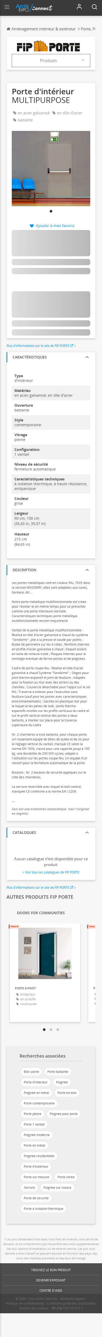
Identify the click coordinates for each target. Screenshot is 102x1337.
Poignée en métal (36, 1092)
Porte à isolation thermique (43, 1208)
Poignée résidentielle (39, 1156)
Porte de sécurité (36, 1198)
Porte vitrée (66, 1177)
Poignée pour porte (64, 1114)
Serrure (29, 1187)
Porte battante (57, 1071)
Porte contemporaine (39, 1103)
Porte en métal (34, 1145)
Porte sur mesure (36, 1177)
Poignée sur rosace (57, 1187)
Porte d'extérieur (36, 1166)
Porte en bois (67, 1092)
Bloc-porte (31, 1071)
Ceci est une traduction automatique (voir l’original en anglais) (50, 811)
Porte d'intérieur (36, 1082)
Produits (48, 60)
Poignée (62, 1082)
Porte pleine (32, 1114)
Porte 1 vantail (34, 1124)
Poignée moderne (37, 1135)
